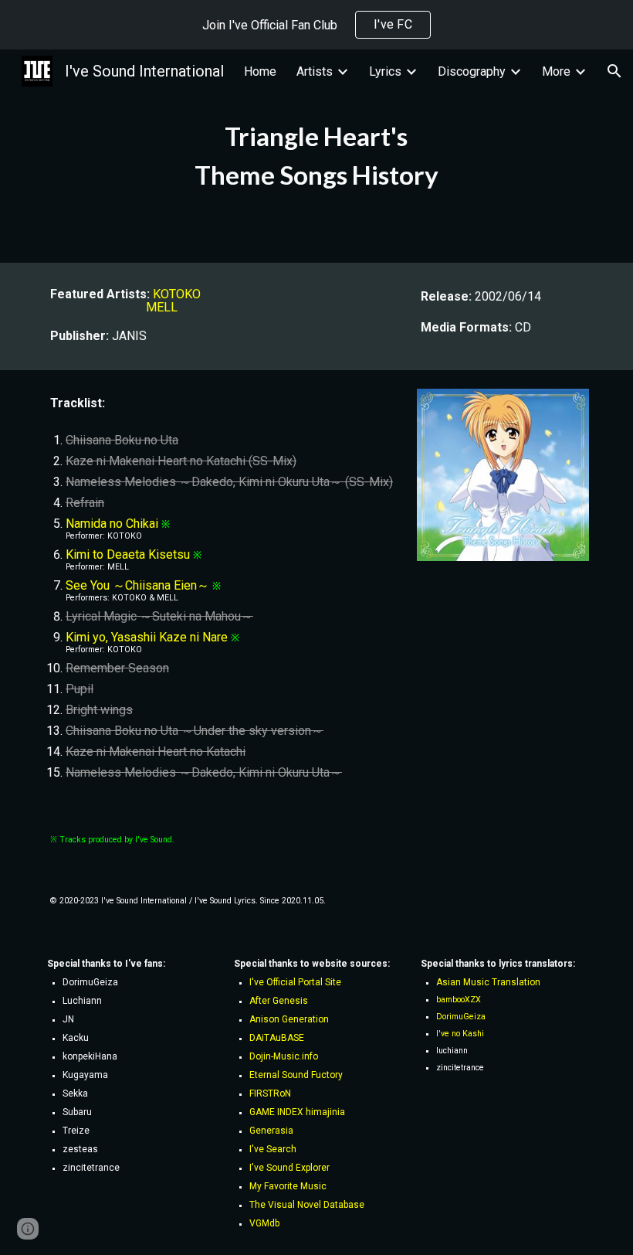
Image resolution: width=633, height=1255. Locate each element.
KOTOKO (177, 294)
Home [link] (260, 71)
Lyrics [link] (385, 71)
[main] (316, 156)
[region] (316, 24)
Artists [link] (314, 71)
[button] (614, 71)
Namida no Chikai (112, 523)
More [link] (556, 71)
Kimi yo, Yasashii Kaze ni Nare (147, 637)
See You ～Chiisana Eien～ (137, 585)
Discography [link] (472, 71)
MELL (162, 307)
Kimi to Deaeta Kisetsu (128, 554)
